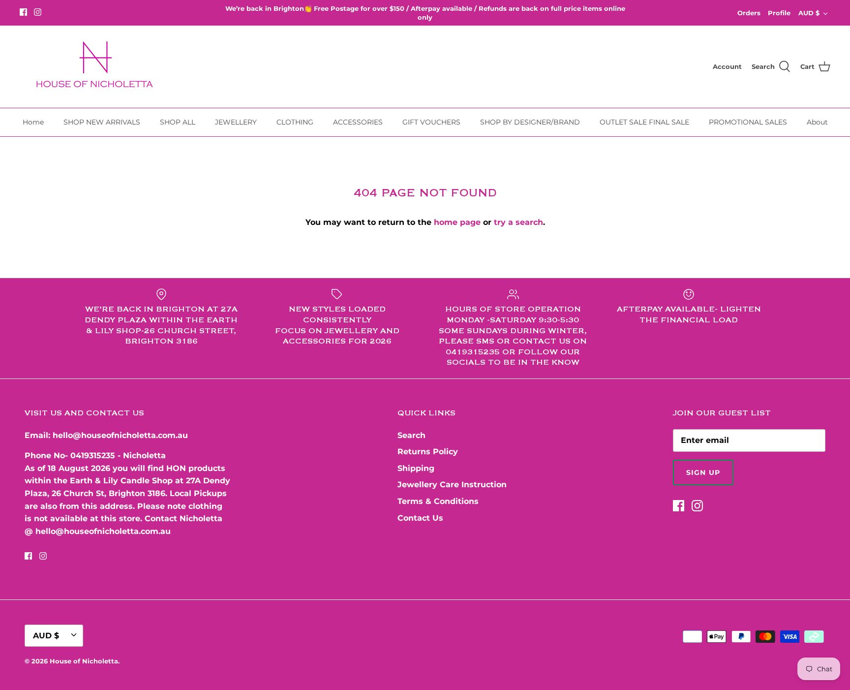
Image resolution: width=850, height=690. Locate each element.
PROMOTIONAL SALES (748, 122)
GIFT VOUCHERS (431, 122)
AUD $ (809, 13)
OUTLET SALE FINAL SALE (644, 122)
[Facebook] (23, 12)
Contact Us (420, 518)
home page (457, 222)
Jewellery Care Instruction (452, 484)
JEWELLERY (236, 122)
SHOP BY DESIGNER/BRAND (530, 122)
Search (411, 435)
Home (33, 122)
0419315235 (92, 455)
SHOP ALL (177, 122)
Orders (748, 13)
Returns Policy (427, 451)
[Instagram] (37, 12)
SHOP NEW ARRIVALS (101, 122)
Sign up (703, 472)
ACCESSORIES (358, 122)
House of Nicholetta (84, 661)
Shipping (415, 468)
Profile (779, 13)
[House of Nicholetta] (98, 66)
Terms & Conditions (438, 501)
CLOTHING (294, 122)
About (817, 122)
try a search (518, 222)
